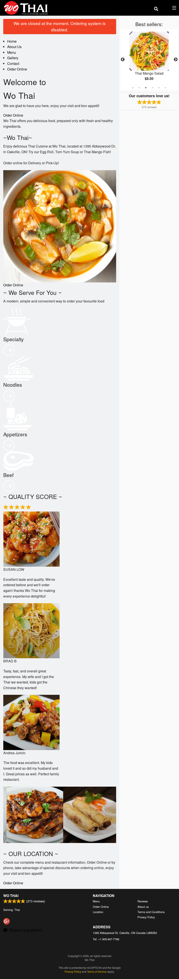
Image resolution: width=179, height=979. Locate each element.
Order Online (17, 69)
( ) (167, 8)
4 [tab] (152, 88)
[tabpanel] (149, 59)
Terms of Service (97, 971)
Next (176, 59)
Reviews (143, 901)
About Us (14, 46)
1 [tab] (133, 88)
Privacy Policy (146, 917)
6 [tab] (165, 88)
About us (143, 907)
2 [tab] (139, 88)
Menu (11, 52)
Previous (122, 59)
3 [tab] (146, 88)
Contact (13, 63)
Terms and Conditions (151, 912)
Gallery (12, 57)
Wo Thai (10, 895)
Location (98, 912)
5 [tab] (159, 88)
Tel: (106, 939)
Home (12, 41)
